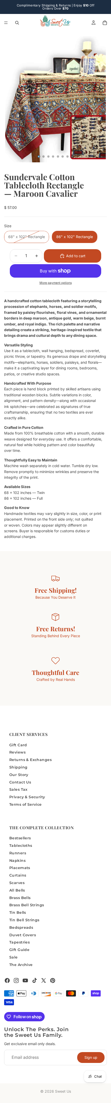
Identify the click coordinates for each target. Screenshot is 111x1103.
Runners (17, 853)
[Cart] (104, 22)
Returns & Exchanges (30, 760)
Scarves (17, 882)
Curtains (17, 875)
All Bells (17, 890)
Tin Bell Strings (24, 920)
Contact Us (20, 782)
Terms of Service (25, 804)
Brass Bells (20, 897)
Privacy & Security (27, 797)
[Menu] (6, 23)
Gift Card (18, 745)
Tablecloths (20, 845)
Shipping (18, 767)
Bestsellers (20, 838)
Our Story (18, 774)
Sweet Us (63, 1091)
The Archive (21, 964)
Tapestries (19, 942)
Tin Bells (17, 912)
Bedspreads (21, 927)
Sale (13, 957)
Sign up (90, 1057)
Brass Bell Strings (26, 905)
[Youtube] (25, 980)
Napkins (17, 860)
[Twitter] (44, 980)
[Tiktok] (34, 980)
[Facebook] (7, 980)
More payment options (55, 283)
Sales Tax (18, 789)
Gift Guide (19, 950)
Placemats (19, 868)
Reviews (17, 752)
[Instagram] (16, 980)
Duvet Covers (22, 935)
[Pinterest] (53, 980)
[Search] (17, 22)
